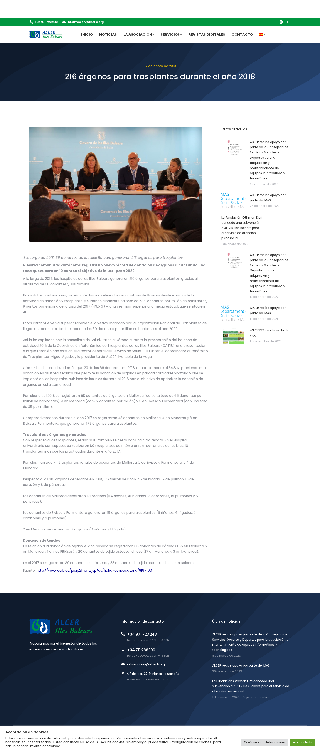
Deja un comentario (257, 697)
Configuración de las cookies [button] (265, 742)
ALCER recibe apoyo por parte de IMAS (241, 665)
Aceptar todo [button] (302, 742)
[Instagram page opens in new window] (281, 22)
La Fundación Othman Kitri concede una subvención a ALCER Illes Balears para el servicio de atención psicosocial (250, 686)
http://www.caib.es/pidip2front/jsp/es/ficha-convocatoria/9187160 (94, 570)
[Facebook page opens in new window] (288, 22)
